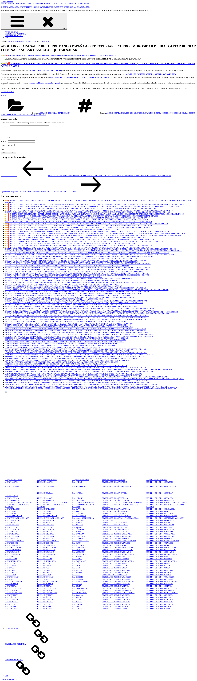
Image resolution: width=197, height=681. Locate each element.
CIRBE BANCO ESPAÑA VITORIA (114, 532)
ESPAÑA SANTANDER (124, 547)
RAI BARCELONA (79, 486)
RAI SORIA (76, 606)
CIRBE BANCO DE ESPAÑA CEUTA (115, 586)
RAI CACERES (77, 577)
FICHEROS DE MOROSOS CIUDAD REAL (162, 593)
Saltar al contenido (7, 2)
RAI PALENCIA (78, 590)
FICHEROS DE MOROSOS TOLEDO (159, 584)
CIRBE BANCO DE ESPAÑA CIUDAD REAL (118, 593)
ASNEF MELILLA (11, 579)
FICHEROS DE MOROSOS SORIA (158, 606)
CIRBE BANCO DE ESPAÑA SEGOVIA (116, 604)
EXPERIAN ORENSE (45, 570)
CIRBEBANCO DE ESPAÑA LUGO (114, 575)
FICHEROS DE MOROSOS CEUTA (159, 586)
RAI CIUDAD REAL (79, 593)
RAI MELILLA (77, 579)
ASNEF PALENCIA (12, 590)
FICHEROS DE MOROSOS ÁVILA (158, 597)
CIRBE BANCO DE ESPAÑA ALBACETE (117, 545)
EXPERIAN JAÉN (43, 568)
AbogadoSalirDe (45, 41)
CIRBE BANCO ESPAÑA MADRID (114, 482)
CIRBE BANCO (108, 547)
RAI (6, 38)
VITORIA (169, 532)
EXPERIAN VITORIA (45, 532)
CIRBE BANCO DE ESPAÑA (15, 34)
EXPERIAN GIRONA (45, 572)
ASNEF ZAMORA (11, 595)
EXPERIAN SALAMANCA (47, 554)
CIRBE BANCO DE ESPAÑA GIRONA (116, 572)
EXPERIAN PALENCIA (45, 590)
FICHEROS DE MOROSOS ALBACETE (160, 545)
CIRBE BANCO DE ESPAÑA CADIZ (115, 566)
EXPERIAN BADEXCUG (14, 36)
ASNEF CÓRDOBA (12, 529)
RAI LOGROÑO (78, 552)
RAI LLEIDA (77, 559)
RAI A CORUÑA (78, 513)
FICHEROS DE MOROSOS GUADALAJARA (162, 581)
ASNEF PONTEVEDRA (13, 588)
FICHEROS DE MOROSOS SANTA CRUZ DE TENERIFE (166, 502)
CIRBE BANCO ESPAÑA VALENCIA (115, 500)
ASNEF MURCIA (11, 522)
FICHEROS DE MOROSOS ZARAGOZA (160, 509)
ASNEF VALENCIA (12, 500)
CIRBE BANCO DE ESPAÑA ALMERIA (116, 538)
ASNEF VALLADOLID (13, 516)
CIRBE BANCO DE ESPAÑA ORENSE (116, 570)
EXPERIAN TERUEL (44, 609)
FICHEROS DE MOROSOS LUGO (158, 575)
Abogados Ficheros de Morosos (156, 480)
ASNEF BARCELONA (13, 486)
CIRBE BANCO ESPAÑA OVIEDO (114, 527)
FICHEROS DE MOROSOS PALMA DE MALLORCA (165, 518)
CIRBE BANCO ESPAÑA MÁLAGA (115, 498)
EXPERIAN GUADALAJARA (48, 581)
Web (2, 149)
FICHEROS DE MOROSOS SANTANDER (161, 547)
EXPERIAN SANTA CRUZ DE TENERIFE (52, 502)
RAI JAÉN (76, 568)
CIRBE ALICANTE (109, 520)
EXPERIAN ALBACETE (46, 545)
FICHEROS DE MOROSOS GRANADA (160, 534)
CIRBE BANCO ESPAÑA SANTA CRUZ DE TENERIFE (122, 502)
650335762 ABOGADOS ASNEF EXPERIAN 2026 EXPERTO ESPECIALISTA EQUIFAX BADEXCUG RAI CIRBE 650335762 (45, 7)
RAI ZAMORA (77, 595)
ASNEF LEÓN (10, 563)
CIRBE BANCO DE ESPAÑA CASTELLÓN (117, 550)
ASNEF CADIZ (10, 566)
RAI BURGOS (77, 543)
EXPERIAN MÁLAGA (45, 498)
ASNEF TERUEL (11, 609)
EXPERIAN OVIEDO (44, 527)
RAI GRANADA (78, 534)
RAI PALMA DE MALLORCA (83, 518)
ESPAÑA (119, 568)
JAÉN (125, 568)
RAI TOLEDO (77, 584)
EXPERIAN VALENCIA (45, 500)
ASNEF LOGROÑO (12, 552)
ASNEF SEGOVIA (11, 604)
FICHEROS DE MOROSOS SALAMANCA (161, 554)
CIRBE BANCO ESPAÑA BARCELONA (116, 486)
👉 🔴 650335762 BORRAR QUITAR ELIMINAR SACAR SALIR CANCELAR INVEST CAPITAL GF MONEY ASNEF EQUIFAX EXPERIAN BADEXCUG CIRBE (63, 229)
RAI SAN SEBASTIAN (80, 541)
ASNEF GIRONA (11, 572)
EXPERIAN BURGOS (45, 543)
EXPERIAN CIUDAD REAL (47, 593)
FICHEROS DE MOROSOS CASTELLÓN (161, 550)
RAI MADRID (77, 482)
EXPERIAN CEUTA (44, 586)
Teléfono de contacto (7, 92)
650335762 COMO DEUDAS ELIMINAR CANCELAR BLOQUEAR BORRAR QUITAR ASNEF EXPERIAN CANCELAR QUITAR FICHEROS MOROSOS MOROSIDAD (65, 304)
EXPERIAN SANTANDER (46, 547)
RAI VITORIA (77, 532)
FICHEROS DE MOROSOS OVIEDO (159, 527)
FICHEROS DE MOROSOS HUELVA (159, 556)
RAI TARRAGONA (79, 561)
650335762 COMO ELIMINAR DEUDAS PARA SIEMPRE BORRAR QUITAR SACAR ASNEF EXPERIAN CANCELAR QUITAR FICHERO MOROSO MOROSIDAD (63, 286)
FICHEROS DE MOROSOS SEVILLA (159, 493)
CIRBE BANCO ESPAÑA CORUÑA (115, 513)
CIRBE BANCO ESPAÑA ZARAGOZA (116, 509)
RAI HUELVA (77, 556)
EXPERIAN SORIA (44, 606)
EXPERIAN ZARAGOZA (46, 509)
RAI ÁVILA (76, 597)
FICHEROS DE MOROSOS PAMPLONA (160, 536)
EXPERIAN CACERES (45, 577)
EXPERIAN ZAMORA (45, 595)
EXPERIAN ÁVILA (44, 597)
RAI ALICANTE (78, 520)
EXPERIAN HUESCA (45, 602)
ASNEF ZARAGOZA (12, 509)
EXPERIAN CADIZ (44, 566)
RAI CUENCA (77, 599)
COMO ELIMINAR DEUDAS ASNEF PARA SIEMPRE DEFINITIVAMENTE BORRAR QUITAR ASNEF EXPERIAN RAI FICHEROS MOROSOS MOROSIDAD (61, 343)
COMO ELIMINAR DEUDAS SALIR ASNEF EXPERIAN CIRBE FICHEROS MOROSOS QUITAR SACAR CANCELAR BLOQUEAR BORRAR (56, 364)
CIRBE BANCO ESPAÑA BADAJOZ (115, 525)
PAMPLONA (15, 536)
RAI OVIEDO (77, 527)
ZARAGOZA (80, 509)
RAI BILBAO (77, 511)
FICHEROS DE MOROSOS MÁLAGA (160, 498)
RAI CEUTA (76, 586)
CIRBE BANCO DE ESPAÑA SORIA (115, 606)
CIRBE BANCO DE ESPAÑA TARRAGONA (118, 561)
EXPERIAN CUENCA (45, 599)
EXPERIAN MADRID (45, 482)
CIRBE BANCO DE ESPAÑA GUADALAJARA (119, 581)
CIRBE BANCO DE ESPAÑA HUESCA (116, 602)
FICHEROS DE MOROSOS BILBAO (159, 511)
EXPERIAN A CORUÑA (46, 513)
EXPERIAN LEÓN (43, 563)
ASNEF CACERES (12, 577)
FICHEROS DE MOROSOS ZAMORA (159, 595)
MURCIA (49, 522)
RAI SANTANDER (79, 547)
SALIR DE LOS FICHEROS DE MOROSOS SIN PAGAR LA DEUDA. (150, 74)
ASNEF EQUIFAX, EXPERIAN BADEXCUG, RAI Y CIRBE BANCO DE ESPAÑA (80, 77)
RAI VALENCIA (78, 500)
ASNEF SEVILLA (11, 496)
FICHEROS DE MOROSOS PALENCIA (160, 590)
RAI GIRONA (77, 572)
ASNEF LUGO (10, 575)
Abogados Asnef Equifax (13, 480)
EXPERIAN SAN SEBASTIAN (48, 541)
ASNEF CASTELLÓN (13, 550)
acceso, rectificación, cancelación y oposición (45, 83)
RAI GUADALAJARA (80, 581)
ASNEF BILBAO (11, 511)
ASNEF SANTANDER (13, 547)
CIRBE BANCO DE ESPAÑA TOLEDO (116, 584)
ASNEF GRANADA (12, 534)
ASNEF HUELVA (11, 556)
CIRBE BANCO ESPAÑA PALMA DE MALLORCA (120, 518)
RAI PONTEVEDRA (79, 588)
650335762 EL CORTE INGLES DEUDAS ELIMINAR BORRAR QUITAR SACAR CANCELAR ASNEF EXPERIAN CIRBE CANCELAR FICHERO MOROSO (61, 280)
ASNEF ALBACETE (12, 545)
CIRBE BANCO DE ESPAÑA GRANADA (117, 534)
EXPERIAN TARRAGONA (47, 561)
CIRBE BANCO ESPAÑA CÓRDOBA (115, 529)
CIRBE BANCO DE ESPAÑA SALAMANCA (118, 554)
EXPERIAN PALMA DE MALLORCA (50, 518)
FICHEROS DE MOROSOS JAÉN (158, 568)
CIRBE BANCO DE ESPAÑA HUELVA (116, 556)
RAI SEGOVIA (77, 604)
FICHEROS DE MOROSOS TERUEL (159, 609)
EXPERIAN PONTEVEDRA (47, 588)
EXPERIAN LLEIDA (44, 559)
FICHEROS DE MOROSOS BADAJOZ (160, 525)
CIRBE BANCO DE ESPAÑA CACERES (116, 577)
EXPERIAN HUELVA (45, 556)
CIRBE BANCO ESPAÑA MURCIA (114, 522)
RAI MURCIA (77, 522)
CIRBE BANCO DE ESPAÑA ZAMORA (116, 595)
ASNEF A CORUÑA (12, 513)
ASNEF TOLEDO (11, 584)
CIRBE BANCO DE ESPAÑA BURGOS (116, 543)
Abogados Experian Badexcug (47, 480)
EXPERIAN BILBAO (44, 511)
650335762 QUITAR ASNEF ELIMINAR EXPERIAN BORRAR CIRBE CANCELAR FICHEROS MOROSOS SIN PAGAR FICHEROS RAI (53, 277)
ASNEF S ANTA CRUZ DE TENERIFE (19, 502)
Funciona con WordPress (9, 679)
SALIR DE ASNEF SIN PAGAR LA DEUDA (45, 70)
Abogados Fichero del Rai (80, 480)
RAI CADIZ (76, 566)
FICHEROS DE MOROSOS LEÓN (158, 563)
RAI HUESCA (77, 602)
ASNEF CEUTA (11, 586)
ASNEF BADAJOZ (12, 525)
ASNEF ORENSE (11, 570)
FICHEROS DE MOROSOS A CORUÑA (160, 513)
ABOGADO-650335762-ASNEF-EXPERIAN (54, 113)
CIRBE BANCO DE (109, 568)
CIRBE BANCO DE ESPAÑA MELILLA (116, 579)
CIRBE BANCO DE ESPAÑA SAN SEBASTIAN (119, 541)
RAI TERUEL (77, 609)
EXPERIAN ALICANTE (45, 520)
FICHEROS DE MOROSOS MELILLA (159, 579)
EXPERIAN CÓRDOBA (45, 529)
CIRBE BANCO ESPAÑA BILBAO (114, 511)
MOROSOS (162, 532)
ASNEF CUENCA (11, 599)
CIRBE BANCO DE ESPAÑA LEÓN (115, 563)
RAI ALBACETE (78, 545)
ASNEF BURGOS (11, 543)
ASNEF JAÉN (10, 568)
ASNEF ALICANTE (12, 520)
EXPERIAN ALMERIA (45, 538)
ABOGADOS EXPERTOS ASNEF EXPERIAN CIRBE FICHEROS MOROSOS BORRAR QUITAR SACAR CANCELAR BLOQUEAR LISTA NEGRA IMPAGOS (61, 362)
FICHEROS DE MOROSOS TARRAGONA (161, 561)
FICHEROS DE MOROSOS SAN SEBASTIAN (162, 541)
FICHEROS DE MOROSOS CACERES (160, 577)
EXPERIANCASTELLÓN (46, 550)
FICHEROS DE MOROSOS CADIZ (158, 566)
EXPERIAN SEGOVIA (45, 604)
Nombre (4, 141)
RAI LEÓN (76, 563)
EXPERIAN (41, 516)
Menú (64, 28)
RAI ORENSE (77, 570)
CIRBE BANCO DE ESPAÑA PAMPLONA (117, 536)
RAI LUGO (76, 575)
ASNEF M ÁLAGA (12, 498)
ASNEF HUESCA (11, 602)
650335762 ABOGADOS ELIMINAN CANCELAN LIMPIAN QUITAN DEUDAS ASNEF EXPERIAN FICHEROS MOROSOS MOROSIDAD (54, 299)
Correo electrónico (7, 145)
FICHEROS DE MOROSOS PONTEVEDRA (161, 588)
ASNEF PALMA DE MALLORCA (17, 518)
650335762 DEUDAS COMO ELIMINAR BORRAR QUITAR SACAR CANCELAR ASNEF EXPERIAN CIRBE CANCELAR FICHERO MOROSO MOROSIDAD (61, 284)
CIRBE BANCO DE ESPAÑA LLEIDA (115, 559)
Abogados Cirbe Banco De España (113, 480)
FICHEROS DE (152, 532)
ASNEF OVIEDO (11, 527)
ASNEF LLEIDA (11, 559)
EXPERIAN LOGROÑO (45, 552)
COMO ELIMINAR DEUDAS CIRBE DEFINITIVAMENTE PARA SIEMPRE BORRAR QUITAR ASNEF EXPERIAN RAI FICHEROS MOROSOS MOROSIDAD (61, 345)
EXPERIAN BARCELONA (46, 486)
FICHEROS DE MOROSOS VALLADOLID (161, 516)
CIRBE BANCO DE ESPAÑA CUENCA (116, 599)
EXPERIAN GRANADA (45, 534)
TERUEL (126, 609)
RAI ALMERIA (77, 538)
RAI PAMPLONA (78, 536)
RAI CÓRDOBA (78, 529)
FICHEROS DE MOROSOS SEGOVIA (160, 604)
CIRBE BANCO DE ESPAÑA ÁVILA (115, 597)
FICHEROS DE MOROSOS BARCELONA (161, 486)
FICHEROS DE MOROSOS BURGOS (159, 543)
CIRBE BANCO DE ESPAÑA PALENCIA (116, 590)
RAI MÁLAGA (77, 498)
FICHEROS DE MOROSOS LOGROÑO (160, 552)
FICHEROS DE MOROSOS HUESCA (159, 602)
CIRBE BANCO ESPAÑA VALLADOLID (116, 516)
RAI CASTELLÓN (78, 550)
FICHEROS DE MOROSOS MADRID (159, 482)
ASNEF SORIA (10, 606)
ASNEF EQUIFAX (11, 32)
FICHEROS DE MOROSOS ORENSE (159, 570)
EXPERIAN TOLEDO (45, 584)
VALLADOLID (51, 516)
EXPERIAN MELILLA (45, 579)
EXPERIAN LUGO (44, 575)
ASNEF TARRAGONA (13, 561)
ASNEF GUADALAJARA (14, 581)
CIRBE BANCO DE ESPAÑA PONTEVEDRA (118, 588)
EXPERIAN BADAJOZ (45, 525)
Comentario (5, 138)
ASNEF (8, 536)
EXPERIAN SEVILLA (45, 493)
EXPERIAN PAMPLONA (46, 536)
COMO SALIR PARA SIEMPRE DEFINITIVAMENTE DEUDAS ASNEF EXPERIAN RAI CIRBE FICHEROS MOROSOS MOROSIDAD (53, 347)
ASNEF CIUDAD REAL (13, 593)
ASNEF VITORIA (11, 532)
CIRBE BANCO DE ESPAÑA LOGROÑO (116, 552)
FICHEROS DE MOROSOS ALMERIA (160, 538)
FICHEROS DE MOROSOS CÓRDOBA (160, 529)
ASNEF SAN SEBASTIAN (14, 541)
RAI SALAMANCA (79, 554)
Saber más (4, 95)
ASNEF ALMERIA (11, 538)
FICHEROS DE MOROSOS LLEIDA (159, 559)
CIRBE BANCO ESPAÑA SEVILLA (114, 493)
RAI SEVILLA (77, 493)
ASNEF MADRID (11, 482)
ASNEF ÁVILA (10, 597)
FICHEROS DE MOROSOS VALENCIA (160, 500)
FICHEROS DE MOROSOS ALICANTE (160, 520)
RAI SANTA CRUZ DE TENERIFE (84, 502)
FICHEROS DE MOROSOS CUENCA (159, 599)
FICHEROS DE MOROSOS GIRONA (159, 572)
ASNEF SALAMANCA (13, 554)
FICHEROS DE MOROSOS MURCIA (159, 522)
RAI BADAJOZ (77, 525)
